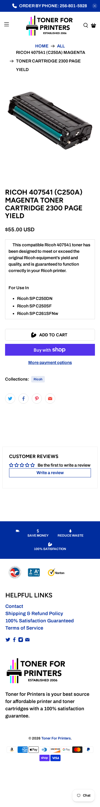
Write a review (50, 472)
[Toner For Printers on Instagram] (20, 640)
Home (42, 46)
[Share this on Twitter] (10, 398)
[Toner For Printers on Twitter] (7, 640)
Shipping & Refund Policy (34, 613)
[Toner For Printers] (50, 25)
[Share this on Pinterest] (37, 398)
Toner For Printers (56, 738)
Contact (14, 606)
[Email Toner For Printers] (27, 640)
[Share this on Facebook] (23, 398)
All (61, 46)
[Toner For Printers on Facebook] (14, 640)
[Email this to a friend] (50, 398)
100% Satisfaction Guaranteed (39, 620)
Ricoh (38, 379)
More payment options (50, 362)
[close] (94, 6)
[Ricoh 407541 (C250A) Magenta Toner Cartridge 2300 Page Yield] (50, 119)
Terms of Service (24, 628)
